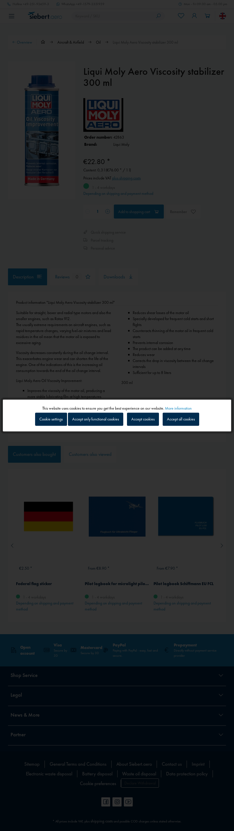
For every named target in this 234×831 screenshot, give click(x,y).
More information (178, 408)
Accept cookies (143, 419)
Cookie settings (51, 419)
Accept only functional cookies (95, 419)
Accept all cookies (181, 419)
